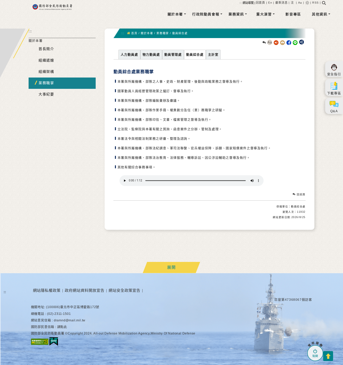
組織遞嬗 (46, 60)
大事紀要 (46, 94)
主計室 (213, 54)
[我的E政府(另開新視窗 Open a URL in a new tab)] (53, 341)
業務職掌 (46, 83)
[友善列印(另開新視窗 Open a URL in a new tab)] (281, 42)
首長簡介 (46, 49)
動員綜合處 (180, 33)
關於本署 (175, 14)
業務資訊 (236, 14)
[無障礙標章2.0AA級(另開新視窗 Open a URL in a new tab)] (39, 341)
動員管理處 (173, 54)
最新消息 (281, 2)
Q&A (334, 111)
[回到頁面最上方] (328, 356)
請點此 (62, 327)
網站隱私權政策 (47, 290)
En (270, 2)
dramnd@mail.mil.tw (69, 320)
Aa (300, 2)
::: (30, 31)
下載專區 (334, 93)
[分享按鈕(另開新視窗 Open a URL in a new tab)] (301, 42)
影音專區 (293, 14)
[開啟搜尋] (324, 4)
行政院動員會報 (205, 14)
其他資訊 (319, 14)
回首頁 (260, 2)
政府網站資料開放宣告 (84, 290)
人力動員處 (129, 54)
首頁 (134, 33)
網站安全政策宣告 (124, 290)
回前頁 (301, 194)
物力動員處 (151, 54)
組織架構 (46, 72)
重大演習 (264, 14)
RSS (315, 2)
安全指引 (334, 74)
